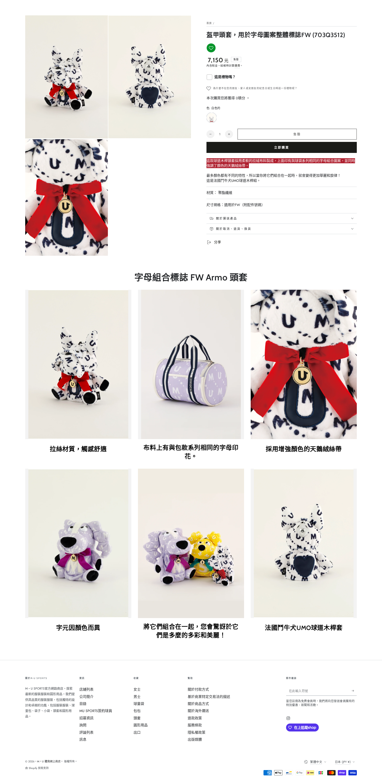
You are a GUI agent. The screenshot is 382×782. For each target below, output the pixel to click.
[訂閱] (354, 691)
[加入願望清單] (211, 48)
